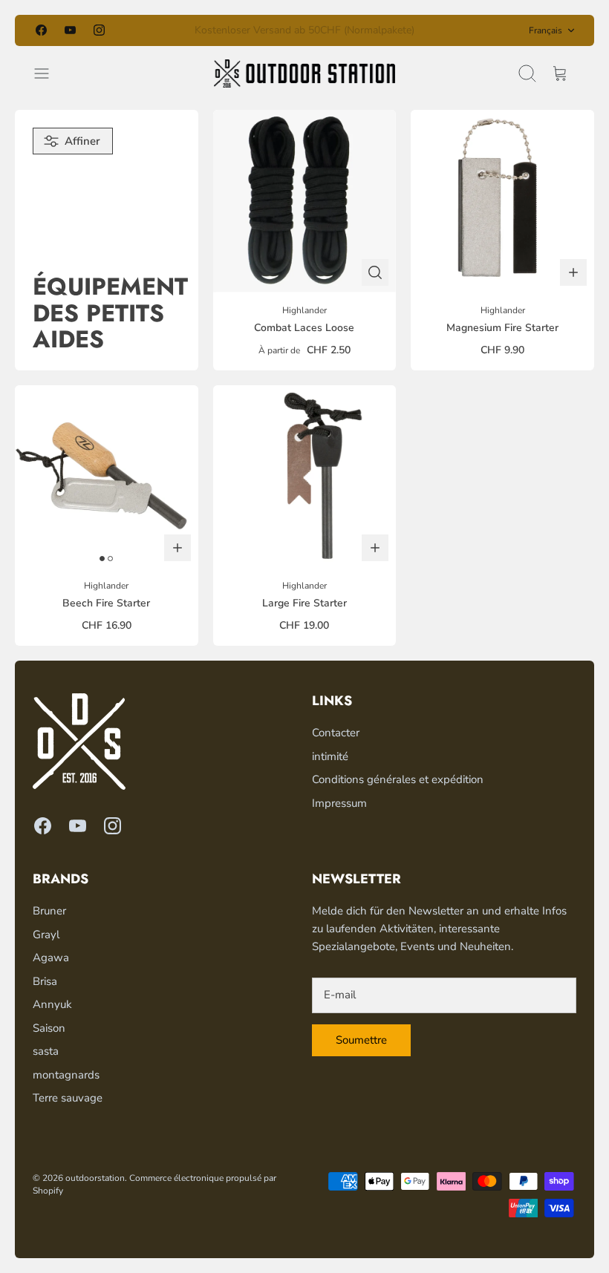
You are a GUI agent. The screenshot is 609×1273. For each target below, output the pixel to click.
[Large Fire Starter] (305, 477)
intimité (330, 756)
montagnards (66, 1074)
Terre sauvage (67, 1097)
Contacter (335, 732)
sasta (46, 1051)
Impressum (339, 803)
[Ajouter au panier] (573, 272)
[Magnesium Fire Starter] (502, 201)
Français (545, 30)
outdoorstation (95, 1178)
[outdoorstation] (304, 73)
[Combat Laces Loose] (305, 201)
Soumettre (361, 1040)
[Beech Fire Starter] (106, 477)
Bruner (49, 910)
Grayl (46, 934)
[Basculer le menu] (49, 73)
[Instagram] (99, 30)
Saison (49, 1028)
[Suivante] (428, 30)
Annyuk (52, 1004)
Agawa (51, 957)
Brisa (45, 981)
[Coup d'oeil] (375, 272)
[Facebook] (41, 30)
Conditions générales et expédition (397, 779)
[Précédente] (180, 30)
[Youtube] (70, 30)
